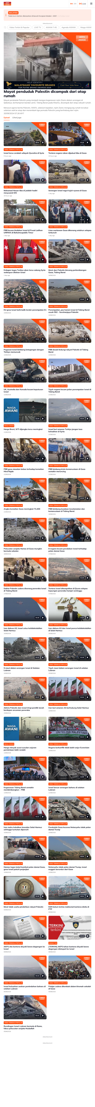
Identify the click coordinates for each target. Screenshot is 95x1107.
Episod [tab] (7, 117)
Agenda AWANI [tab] (69, 27)
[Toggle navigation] (91, 3)
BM (71, 4)
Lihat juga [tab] (16, 117)
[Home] (7, 3)
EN (75, 4)
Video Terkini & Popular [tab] (19, 27)
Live (84, 4)
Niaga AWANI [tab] (86, 27)
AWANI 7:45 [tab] (51, 27)
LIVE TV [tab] (37, 27)
